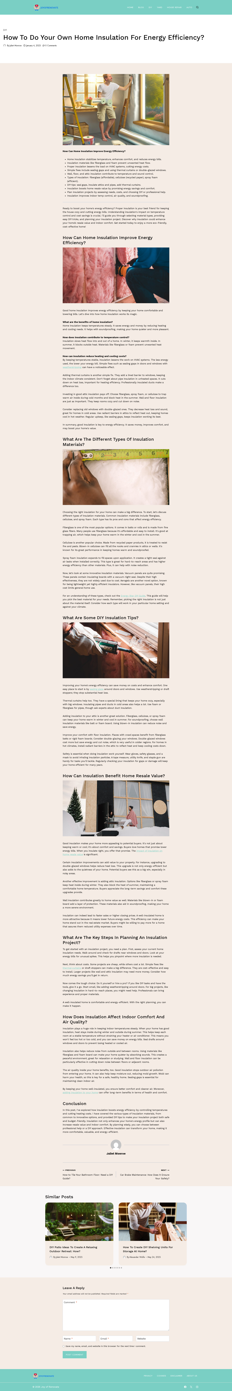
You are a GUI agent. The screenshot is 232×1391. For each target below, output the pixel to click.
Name (68, 1338)
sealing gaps (97, 689)
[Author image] (4, 45)
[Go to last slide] (49, 1234)
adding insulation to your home (80, 1092)
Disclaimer (176, 1375)
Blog (141, 7)
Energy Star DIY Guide (133, 595)
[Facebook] (185, 1387)
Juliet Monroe (16, 45)
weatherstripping (72, 367)
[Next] (183, 1234)
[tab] (110, 1267)
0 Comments (51, 45)
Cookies (161, 1375)
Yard (159, 7)
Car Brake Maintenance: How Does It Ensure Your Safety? (144, 1174)
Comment (70, 1302)
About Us (192, 1375)
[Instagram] (197, 1387)
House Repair (174, 7)
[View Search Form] (197, 7)
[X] (191, 1387)
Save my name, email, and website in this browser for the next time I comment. (106, 1346)
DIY (150, 7)
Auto (189, 7)
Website (141, 1338)
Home (130, 7)
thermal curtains (72, 968)
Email (105, 1338)
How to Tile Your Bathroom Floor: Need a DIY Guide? (88, 1174)
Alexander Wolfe (137, 1257)
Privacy (148, 1375)
